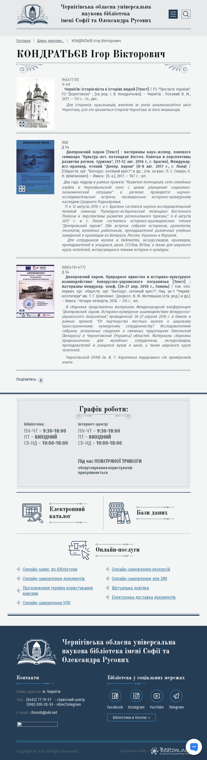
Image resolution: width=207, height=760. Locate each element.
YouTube (157, 707)
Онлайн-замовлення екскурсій (141, 569)
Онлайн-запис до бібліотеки (50, 569)
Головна (23, 40)
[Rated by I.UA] (37, 724)
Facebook (115, 707)
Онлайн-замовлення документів (54, 578)
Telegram (176, 707)
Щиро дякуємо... (50, 40)
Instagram (136, 707)
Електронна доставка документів (144, 597)
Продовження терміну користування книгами (58, 590)
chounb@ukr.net (43, 712)
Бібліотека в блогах (130, 717)
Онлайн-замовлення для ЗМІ (139, 578)
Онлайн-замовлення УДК (46, 603)
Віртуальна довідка (130, 588)
